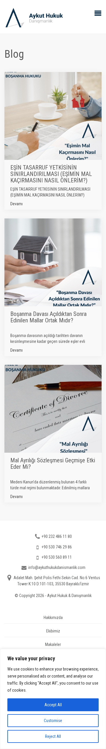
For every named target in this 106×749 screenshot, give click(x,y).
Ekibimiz (53, 631)
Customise (53, 720)
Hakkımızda (53, 617)
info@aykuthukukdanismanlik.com (56, 567)
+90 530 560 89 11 (57, 557)
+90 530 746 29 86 (57, 547)
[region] (53, 699)
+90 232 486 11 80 (57, 536)
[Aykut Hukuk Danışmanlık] (53, 17)
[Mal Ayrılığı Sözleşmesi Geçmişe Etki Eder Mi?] (53, 433)
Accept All (53, 704)
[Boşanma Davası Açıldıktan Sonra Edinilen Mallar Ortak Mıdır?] (53, 287)
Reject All (53, 736)
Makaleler (53, 644)
